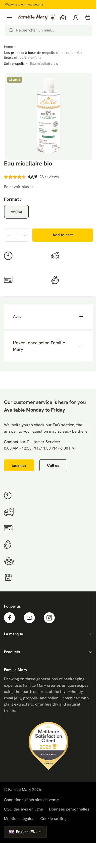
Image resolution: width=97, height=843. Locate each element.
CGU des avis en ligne (23, 806)
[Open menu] (9, 17)
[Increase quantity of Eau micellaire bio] (25, 235)
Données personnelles (69, 806)
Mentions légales (19, 816)
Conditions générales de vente (31, 797)
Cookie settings (54, 816)
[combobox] (48, 30)
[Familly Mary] (36, 17)
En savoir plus (16, 186)
